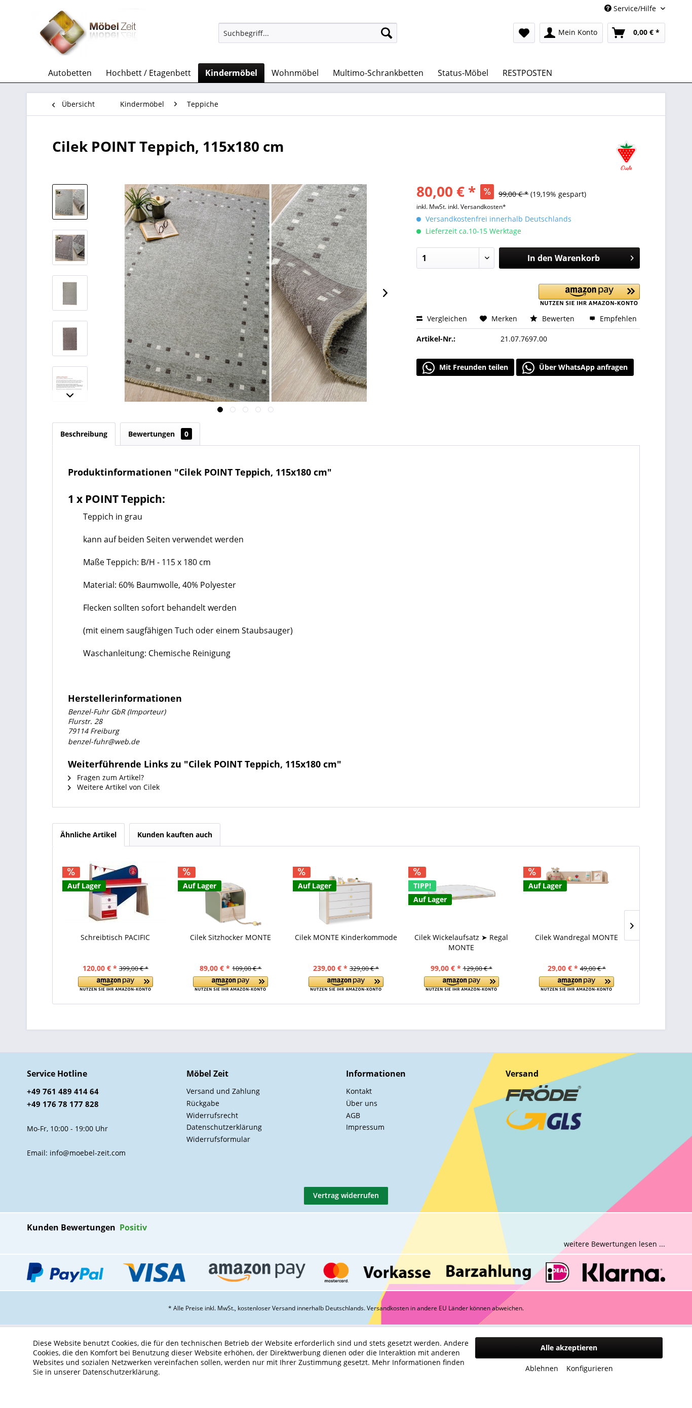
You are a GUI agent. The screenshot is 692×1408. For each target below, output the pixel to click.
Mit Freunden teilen (472, 367)
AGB (353, 1115)
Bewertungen (158, 434)
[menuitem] (307, 33)
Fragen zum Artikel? (109, 777)
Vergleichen (446, 318)
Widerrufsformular (218, 1139)
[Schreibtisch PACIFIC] (115, 892)
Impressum (365, 1127)
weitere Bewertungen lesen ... (614, 1244)
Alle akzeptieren (569, 1347)
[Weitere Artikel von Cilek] (626, 156)
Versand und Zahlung (223, 1091)
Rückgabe (202, 1103)
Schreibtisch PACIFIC (115, 937)
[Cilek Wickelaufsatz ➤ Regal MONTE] (461, 892)
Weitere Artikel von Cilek (117, 787)
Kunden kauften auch (174, 834)
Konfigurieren (589, 1368)
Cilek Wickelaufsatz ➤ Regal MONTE (461, 942)
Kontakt (359, 1091)
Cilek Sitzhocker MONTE (230, 937)
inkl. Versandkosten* (477, 206)
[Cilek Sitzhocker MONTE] (231, 892)
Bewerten (558, 318)
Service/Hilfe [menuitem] (634, 8)
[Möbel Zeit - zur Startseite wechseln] (88, 33)
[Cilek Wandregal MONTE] (576, 892)
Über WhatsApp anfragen (582, 367)
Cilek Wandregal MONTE (576, 937)
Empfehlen (617, 318)
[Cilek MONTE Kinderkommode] (346, 892)
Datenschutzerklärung (224, 1127)
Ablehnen (541, 1368)
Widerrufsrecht (212, 1115)
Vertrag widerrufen (346, 1195)
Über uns (361, 1103)
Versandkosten (388, 1308)
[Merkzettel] (524, 33)
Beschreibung (83, 434)
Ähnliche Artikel (88, 834)
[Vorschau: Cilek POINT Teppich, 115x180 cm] (70, 202)
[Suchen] (386, 33)
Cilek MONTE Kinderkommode (346, 937)
